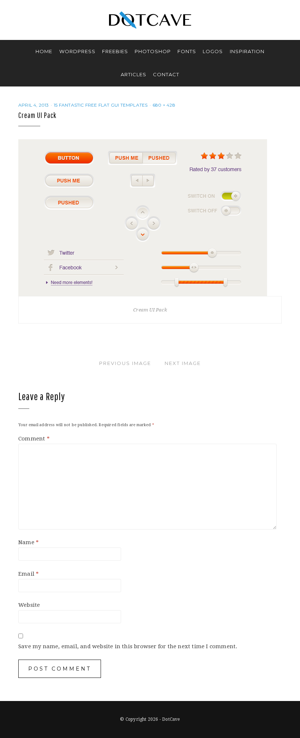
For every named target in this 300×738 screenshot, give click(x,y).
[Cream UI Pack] (142, 217)
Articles (133, 74)
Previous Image (125, 363)
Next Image (183, 363)
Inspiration (247, 51)
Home (43, 51)
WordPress (77, 51)
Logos (213, 51)
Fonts (186, 51)
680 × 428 (164, 105)
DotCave (171, 719)
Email (28, 574)
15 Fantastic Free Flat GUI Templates (100, 105)
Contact (166, 74)
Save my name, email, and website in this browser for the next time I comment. (127, 646)
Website (29, 605)
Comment (34, 438)
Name (28, 542)
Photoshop (153, 51)
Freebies (115, 51)
